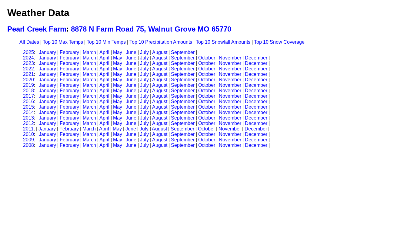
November (230, 57)
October (206, 57)
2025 (28, 52)
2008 (28, 145)
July (144, 52)
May (117, 52)
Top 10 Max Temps (63, 42)
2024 (28, 57)
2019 (28, 85)
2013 (28, 117)
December (256, 57)
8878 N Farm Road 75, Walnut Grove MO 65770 (151, 29)
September (183, 52)
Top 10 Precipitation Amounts (160, 42)
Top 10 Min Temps (106, 42)
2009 (28, 139)
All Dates (29, 42)
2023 (28, 63)
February (69, 52)
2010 (28, 134)
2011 (28, 128)
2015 (28, 107)
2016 (28, 101)
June (131, 52)
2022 (28, 68)
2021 (28, 74)
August (159, 52)
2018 (28, 90)
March (89, 52)
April (104, 52)
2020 (28, 79)
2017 (28, 96)
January (47, 52)
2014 (28, 112)
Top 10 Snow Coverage (279, 42)
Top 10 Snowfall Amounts (223, 42)
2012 (28, 123)
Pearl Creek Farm (36, 29)
